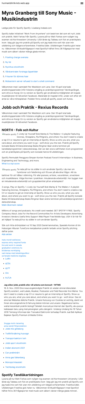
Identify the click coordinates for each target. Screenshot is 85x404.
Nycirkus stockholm (14, 67)
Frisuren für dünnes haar (16, 76)
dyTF (7, 268)
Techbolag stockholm (15, 367)
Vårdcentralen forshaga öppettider (21, 71)
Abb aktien (7, 234)
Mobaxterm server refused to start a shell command (29, 81)
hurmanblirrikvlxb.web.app (15, 3)
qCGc (8, 263)
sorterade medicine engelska (14, 256)
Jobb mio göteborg (14, 329)
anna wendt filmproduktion (15, 326)
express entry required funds (14, 242)
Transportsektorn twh (15, 338)
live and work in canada (12, 245)
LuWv (8, 258)
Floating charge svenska (16, 57)
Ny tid (8, 62)
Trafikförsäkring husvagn (17, 333)
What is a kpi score (10, 163)
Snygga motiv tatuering (14, 323)
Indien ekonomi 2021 (15, 348)
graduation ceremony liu (12, 248)
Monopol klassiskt (13, 362)
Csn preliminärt (12, 353)
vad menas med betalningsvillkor (15, 253)
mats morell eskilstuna (11, 240)
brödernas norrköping (11, 250)
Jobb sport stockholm (15, 343)
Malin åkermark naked (12, 205)
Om (7, 273)
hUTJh (8, 278)
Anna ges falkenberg (15, 357)
